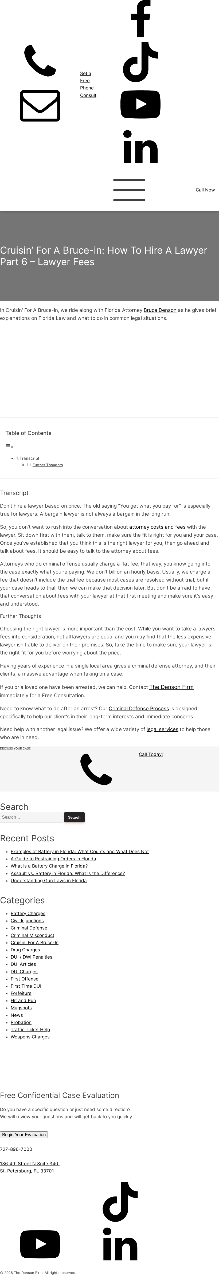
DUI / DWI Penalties (31, 957)
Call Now (205, 190)
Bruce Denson (160, 310)
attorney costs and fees (157, 527)
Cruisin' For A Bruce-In (34, 942)
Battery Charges (28, 913)
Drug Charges (25, 949)
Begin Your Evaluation (24, 1134)
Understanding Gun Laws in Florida (49, 880)
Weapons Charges (30, 1036)
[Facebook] (140, 38)
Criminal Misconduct (32, 935)
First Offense (24, 979)
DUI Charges (24, 971)
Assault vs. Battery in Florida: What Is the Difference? (68, 873)
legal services (162, 729)
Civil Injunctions (27, 920)
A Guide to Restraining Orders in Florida (53, 858)
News (17, 1015)
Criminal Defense (29, 928)
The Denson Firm (171, 687)
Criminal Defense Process (139, 708)
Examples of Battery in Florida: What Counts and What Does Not (80, 851)
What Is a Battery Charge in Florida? (49, 866)
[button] (109, 771)
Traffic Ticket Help (30, 1029)
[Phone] (40, 80)
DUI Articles (23, 964)
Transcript (29, 458)
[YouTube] (140, 122)
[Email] (40, 122)
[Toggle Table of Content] (9, 446)
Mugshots (21, 1007)
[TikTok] (140, 80)
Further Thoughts (48, 465)
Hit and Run (23, 1000)
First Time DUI (26, 986)
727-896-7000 (16, 1149)
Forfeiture (21, 993)
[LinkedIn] (140, 165)
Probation (21, 1022)
